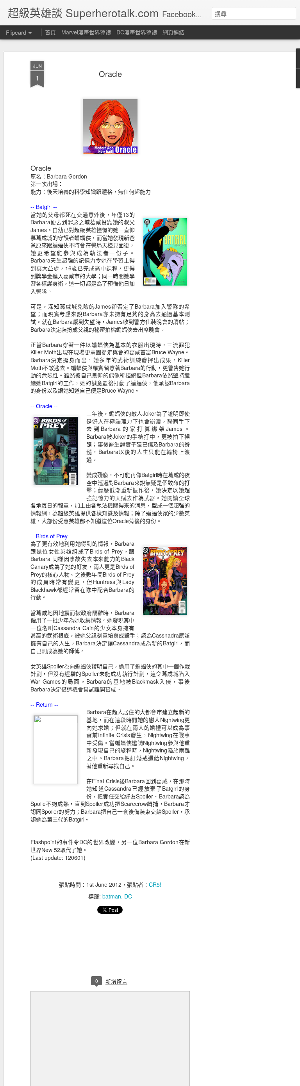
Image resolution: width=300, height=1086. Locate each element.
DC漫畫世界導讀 (136, 32)
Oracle (110, 73)
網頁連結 (173, 32)
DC (128, 896)
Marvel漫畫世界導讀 (86, 32)
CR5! (155, 884)
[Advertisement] (233, 184)
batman (111, 896)
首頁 (50, 32)
